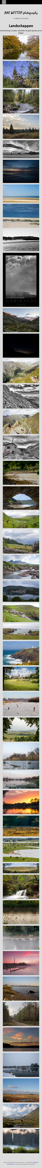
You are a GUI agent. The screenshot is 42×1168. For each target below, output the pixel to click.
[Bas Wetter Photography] (21, 14)
